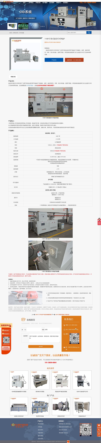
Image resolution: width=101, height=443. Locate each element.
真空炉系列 (40, 438)
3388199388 (71, 329)
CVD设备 (21, 33)
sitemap (66, 432)
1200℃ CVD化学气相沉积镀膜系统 (43, 314)
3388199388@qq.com (73, 347)
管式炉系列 (40, 435)
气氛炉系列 (40, 432)
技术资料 (51, 2)
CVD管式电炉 (29, 85)
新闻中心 (58, 2)
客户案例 (45, 2)
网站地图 (61, 432)
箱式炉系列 (40, 430)
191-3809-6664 (73, 325)
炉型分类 (38, 2)
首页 (24, 2)
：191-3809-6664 (74, 60)
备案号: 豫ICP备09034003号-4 (59, 441)
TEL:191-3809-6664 (87, 2)
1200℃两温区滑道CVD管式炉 (62, 314)
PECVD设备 (40, 424)
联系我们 (65, 2)
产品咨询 (54, 60)
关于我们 (31, 2)
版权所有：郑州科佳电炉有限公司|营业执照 (42, 441)
